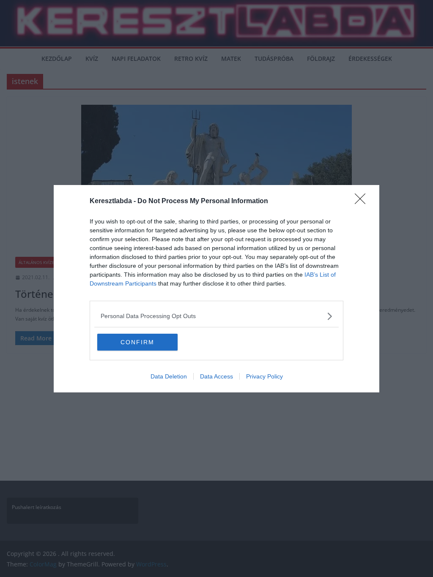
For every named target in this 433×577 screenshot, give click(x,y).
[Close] (363, 201)
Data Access (216, 376)
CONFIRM (137, 342)
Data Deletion (169, 376)
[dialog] (216, 288)
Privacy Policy (264, 376)
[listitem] (216, 316)
